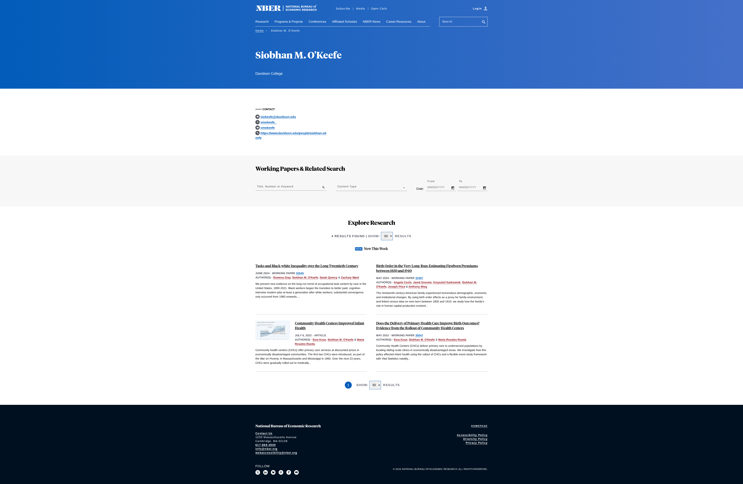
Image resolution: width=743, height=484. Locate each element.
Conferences (317, 21)
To (464, 181)
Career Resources (398, 21)
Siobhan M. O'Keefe (305, 277)
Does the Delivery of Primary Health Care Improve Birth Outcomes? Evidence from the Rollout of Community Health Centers (427, 325)
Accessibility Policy (472, 435)
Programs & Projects (289, 21)
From (434, 181)
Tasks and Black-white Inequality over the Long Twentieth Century (306, 265)
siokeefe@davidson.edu (278, 116)
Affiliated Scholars (344, 21)
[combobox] (338, 187)
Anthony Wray (417, 286)
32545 (300, 273)
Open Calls (379, 8)
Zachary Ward (350, 277)
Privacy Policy (477, 442)
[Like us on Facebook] (288, 472)
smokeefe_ (268, 122)
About (421, 21)
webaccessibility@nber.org (276, 452)
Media (360, 8)
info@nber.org (266, 448)
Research (262, 21)
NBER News (371, 21)
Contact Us (264, 433)
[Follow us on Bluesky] (273, 472)
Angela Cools (403, 282)
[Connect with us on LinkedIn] (265, 472)
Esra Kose (319, 339)
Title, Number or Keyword (275, 186)
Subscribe (343, 8)
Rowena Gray (282, 277)
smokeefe (267, 127)
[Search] (483, 22)
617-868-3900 (265, 444)
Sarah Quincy (328, 277)
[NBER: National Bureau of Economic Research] (289, 10)
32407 (419, 278)
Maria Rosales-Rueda (452, 339)
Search (447, 21)
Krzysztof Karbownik (447, 282)
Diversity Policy (475, 438)
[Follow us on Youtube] (296, 472)
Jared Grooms (422, 282)
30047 (419, 335)
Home (259, 30)
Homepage (479, 426)
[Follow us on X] (257, 472)
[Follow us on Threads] (281, 472)
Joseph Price (396, 286)
